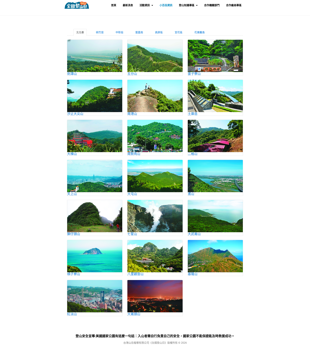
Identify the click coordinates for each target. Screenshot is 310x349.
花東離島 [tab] (199, 32)
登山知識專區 (186, 5)
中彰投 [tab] (119, 32)
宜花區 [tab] (178, 32)
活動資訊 (145, 5)
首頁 (113, 5)
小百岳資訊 (166, 5)
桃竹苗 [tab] (100, 32)
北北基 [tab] (80, 32)
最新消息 (128, 5)
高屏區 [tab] (159, 32)
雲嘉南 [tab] (139, 32)
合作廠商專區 (234, 5)
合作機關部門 (212, 5)
